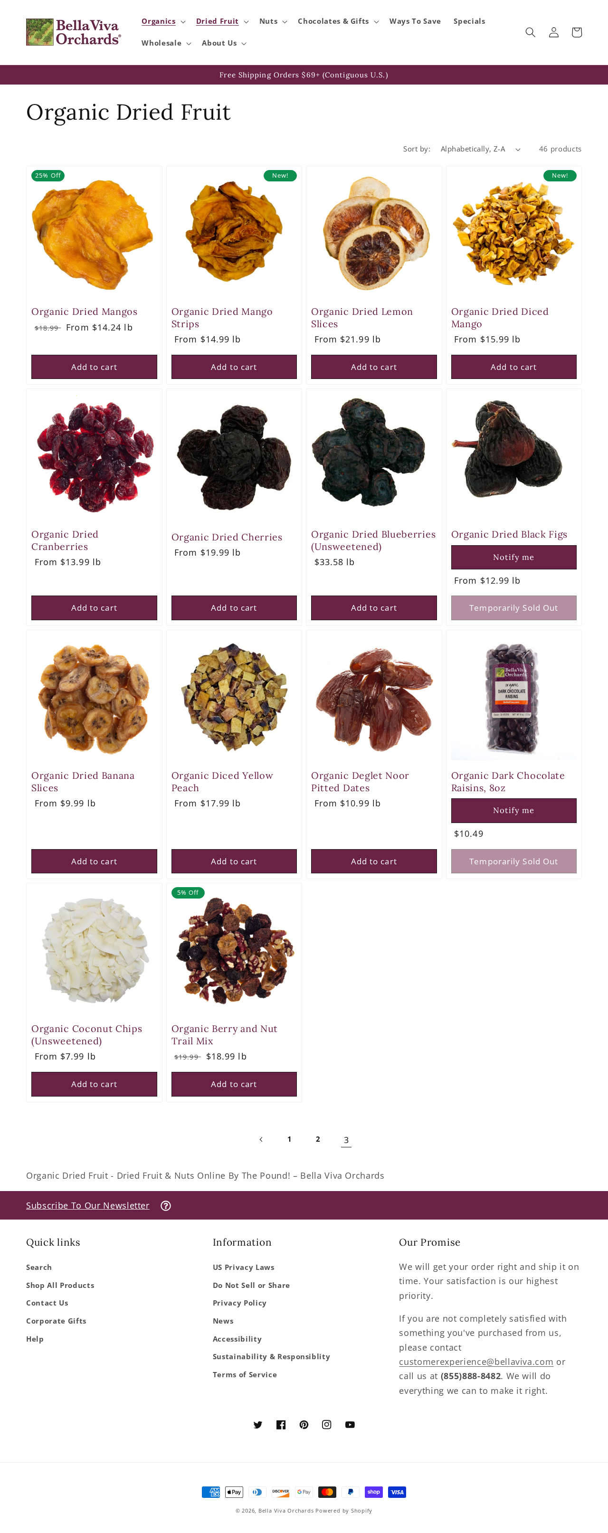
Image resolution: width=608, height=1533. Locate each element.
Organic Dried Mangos (84, 311)
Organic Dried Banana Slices (83, 781)
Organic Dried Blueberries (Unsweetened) (373, 540)
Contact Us (47, 1303)
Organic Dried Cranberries (65, 540)
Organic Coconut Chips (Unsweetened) (86, 1034)
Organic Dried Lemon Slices (362, 317)
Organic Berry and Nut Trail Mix (224, 1034)
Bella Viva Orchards (286, 1510)
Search (39, 1267)
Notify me (513, 557)
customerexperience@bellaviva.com (476, 1361)
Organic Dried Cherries (227, 537)
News (223, 1321)
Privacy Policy (240, 1303)
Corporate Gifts (56, 1321)
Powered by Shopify (343, 1510)
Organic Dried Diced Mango (500, 317)
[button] (162, 21)
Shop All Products (60, 1285)
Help (35, 1339)
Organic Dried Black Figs (509, 534)
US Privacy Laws (244, 1267)
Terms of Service (245, 1375)
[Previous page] (261, 1139)
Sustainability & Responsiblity (272, 1357)
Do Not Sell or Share (251, 1285)
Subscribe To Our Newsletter (88, 1205)
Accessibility (237, 1339)
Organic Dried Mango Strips (222, 317)
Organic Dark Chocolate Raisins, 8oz (508, 781)
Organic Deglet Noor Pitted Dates (360, 781)
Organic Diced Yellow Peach (222, 781)
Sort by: (416, 149)
